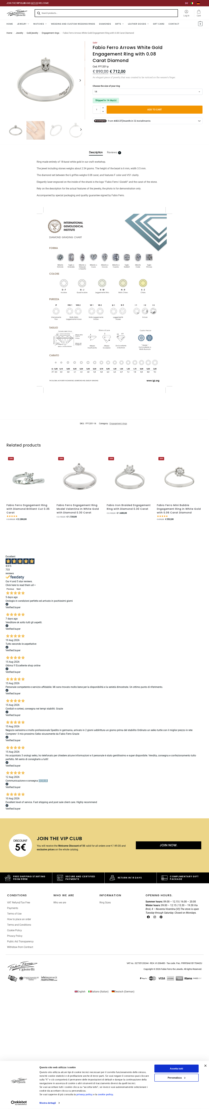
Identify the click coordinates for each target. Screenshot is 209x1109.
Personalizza (175, 1077)
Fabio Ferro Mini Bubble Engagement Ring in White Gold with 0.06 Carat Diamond (179, 508)
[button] (200, 24)
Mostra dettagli (47, 1103)
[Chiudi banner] (205, 1066)
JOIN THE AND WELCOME (27, 3)
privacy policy (84, 1094)
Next (19, 589)
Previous (10, 589)
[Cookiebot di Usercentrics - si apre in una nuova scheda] (18, 1103)
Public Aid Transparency (20, 941)
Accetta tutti (176, 1068)
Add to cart (154, 109)
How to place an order (19, 919)
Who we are (59, 902)
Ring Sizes (105, 902)
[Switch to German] (198, 3)
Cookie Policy (14, 930)
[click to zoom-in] (45, 80)
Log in (186, 15)
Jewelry (19, 33)
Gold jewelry (32, 33)
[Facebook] (148, 917)
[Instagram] (154, 917)
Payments (12, 908)
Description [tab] (96, 152)
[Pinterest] (161, 917)
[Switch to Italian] (192, 3)
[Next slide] (80, 80)
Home (9, 33)
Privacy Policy (14, 935)
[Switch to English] (187, 3)
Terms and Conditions (19, 924)
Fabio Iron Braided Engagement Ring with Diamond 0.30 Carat (129, 507)
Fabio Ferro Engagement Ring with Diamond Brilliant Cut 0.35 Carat (28, 508)
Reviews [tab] (113, 152)
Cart (199, 15)
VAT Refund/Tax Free (18, 902)
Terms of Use (14, 913)
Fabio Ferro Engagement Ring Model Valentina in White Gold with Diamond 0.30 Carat (78, 508)
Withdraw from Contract (20, 947)
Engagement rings (50, 33)
